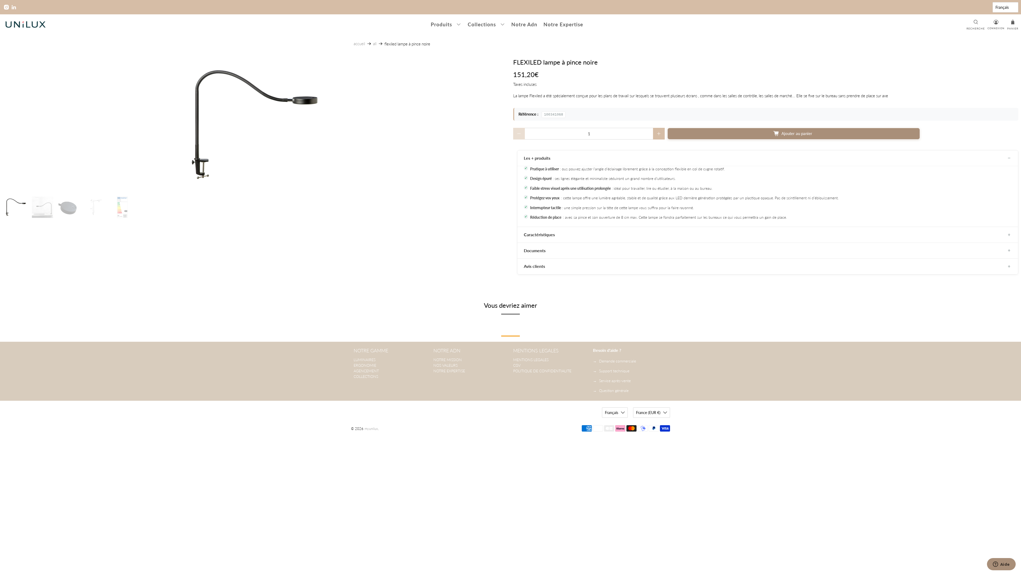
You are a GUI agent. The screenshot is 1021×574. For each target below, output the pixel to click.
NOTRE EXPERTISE (449, 371)
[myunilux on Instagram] (6, 7)
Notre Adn (524, 24)
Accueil (359, 44)
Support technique (614, 371)
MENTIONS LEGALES (531, 359)
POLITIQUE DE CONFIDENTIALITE (542, 371)
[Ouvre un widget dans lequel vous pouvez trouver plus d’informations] (1001, 564)
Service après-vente (615, 380)
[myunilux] (25, 24)
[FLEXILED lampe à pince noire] (255, 124)
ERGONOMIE (365, 365)
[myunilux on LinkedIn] (13, 7)
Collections (482, 24)
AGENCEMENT (366, 371)
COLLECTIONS (366, 376)
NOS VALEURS (445, 365)
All (374, 44)
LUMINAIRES (364, 359)
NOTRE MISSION (447, 359)
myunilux (371, 429)
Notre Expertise (563, 24)
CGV (517, 365)
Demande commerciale (617, 361)
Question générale (614, 390)
